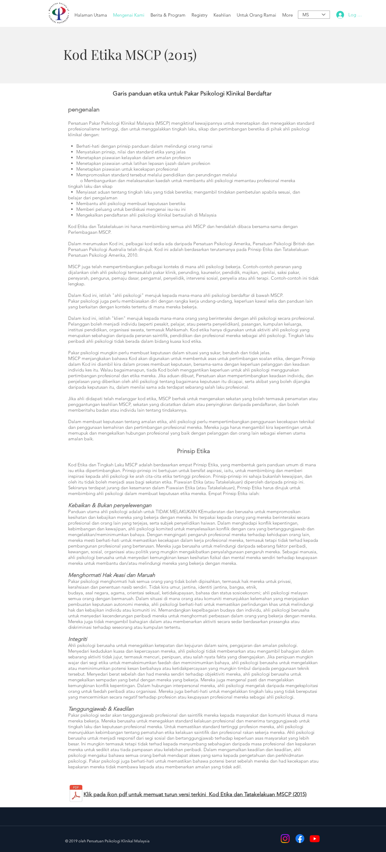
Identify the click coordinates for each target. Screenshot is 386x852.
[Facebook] (300, 838)
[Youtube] (315, 838)
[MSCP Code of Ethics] (76, 794)
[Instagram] (285, 838)
